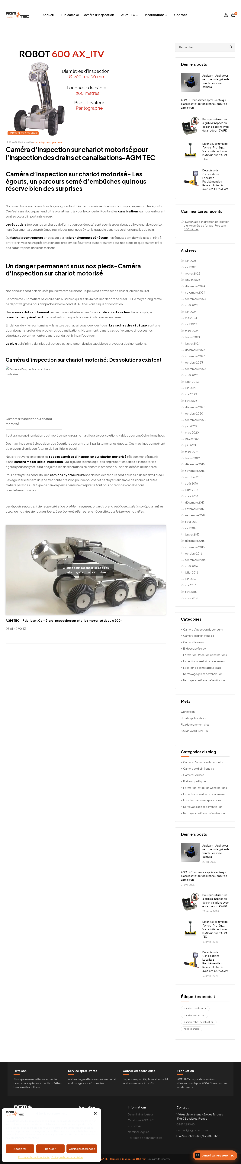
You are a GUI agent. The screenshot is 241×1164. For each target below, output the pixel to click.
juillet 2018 (191, 489)
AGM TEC (128, 15)
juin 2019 (190, 445)
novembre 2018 (195, 470)
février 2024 (192, 337)
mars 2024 (192, 330)
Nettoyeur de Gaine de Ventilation (204, 680)
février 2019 (192, 458)
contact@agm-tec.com (192, 1130)
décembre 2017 (194, 502)
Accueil (48, 15)
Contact (180, 15)
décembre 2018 (195, 464)
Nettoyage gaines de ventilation (203, 674)
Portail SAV (134, 1126)
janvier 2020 (193, 438)
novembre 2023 (195, 356)
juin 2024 (191, 311)
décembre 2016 (195, 540)
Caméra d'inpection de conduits (203, 629)
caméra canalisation (195, 1008)
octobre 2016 (193, 553)
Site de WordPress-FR (194, 731)
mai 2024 (191, 318)
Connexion (188, 711)
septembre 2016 (195, 559)
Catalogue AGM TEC (141, 1120)
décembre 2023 (195, 349)
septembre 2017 (195, 515)
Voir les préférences (82, 1148)
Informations (155, 15)
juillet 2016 (191, 572)
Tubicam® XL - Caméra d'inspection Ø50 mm (119, 1158)
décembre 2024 (195, 286)
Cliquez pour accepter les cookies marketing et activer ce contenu (86, 570)
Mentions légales (138, 1132)
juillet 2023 (192, 381)
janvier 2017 (192, 534)
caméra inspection (194, 1015)
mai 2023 (191, 394)
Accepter (20, 1148)
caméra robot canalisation (199, 1022)
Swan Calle (191, 221)
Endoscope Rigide (194, 648)
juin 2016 (190, 578)
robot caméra (191, 1028)
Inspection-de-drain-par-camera (204, 661)
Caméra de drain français (23, 133)
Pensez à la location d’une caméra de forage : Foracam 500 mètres (206, 225)
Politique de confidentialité (34, 1157)
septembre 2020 (195, 419)
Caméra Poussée (193, 642)
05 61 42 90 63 (185, 1124)
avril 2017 (191, 528)
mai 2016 (190, 585)
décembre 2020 (195, 407)
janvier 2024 (192, 343)
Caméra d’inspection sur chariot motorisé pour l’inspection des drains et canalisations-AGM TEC (80, 153)
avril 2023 (191, 400)
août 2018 (191, 483)
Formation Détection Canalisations (205, 655)
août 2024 (191, 305)
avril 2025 (191, 267)
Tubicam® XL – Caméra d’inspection (87, 15)
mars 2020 (192, 432)
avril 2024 (191, 324)
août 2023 (191, 375)
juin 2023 (191, 388)
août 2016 (191, 566)
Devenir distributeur (140, 1114)
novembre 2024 (195, 292)
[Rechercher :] (205, 47)
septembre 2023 (195, 369)
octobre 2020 (194, 413)
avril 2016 (191, 591)
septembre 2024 (195, 299)
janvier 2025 (192, 279)
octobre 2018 (193, 477)
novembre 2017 (194, 508)
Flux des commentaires (195, 724)
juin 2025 (191, 260)
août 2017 (191, 521)
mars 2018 (191, 496)
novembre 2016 (195, 547)
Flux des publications (194, 718)
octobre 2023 (194, 362)
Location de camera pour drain (202, 667)
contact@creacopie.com (47, 142)
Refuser (50, 1148)
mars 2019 (191, 451)
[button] (95, 1113)
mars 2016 (191, 598)
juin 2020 (191, 426)
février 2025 (192, 273)
